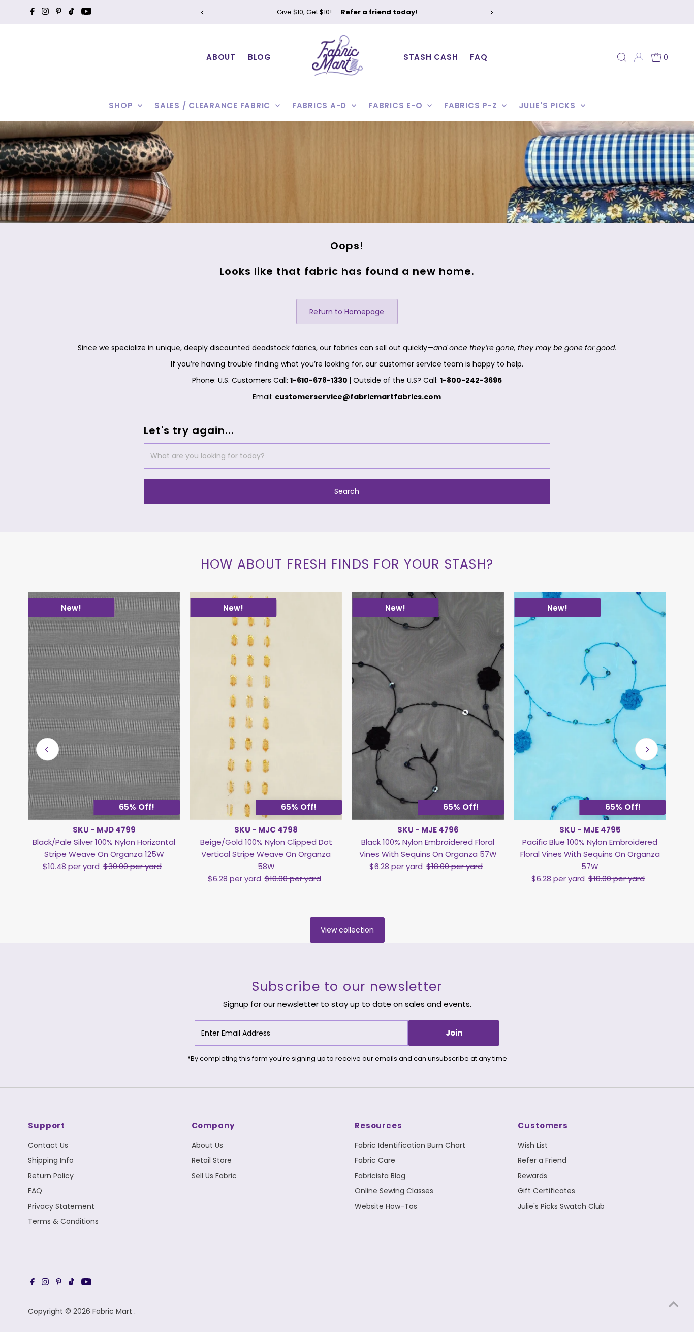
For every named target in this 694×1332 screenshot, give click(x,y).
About (221, 57)
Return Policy (51, 1176)
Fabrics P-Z (471, 105)
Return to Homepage (346, 312)
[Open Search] (621, 57)
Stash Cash (430, 57)
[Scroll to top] (674, 1304)
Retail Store (212, 1160)
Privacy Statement (61, 1206)
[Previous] (203, 12)
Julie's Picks (548, 105)
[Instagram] (45, 12)
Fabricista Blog (380, 1176)
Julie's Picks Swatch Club (561, 1206)
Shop (122, 105)
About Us (207, 1145)
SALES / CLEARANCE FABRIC (213, 105)
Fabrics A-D (320, 105)
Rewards (532, 1176)
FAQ (478, 57)
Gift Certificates (546, 1191)
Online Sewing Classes (394, 1191)
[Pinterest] (58, 12)
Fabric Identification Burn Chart (410, 1145)
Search (346, 491)
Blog (259, 57)
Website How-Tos (386, 1206)
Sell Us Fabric (214, 1176)
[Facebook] (32, 12)
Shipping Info (51, 1160)
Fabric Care (375, 1160)
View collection (347, 930)
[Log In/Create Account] (638, 57)
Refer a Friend (542, 1160)
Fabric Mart (113, 1311)
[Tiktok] (71, 12)
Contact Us (48, 1145)
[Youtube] (86, 12)
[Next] (491, 12)
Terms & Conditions (63, 1221)
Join (454, 1032)
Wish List (533, 1145)
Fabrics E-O (396, 105)
